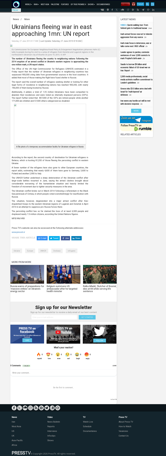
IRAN (36, 4)
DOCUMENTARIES (103, 4)
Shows (50, 440)
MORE (136, 111)
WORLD (28, 4)
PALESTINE (55, 4)
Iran (13, 422)
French (140, 4)
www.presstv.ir (18, 232)
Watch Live (88, 422)
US (13, 431)
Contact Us (124, 436)
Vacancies (123, 431)
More (27, 19)
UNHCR (43, 251)
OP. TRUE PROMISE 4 (78, 4)
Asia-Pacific (17, 440)
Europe (30, 251)
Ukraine (17, 251)
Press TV (123, 417)
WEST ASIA (45, 4)
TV (84, 417)
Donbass (57, 251)
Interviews (52, 431)
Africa (14, 445)
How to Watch (125, 426)
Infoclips (51, 436)
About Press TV (126, 422)
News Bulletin (53, 422)
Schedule (87, 426)
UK (13, 436)
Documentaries (90, 431)
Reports (51, 426)
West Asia (16, 426)
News (16, 19)
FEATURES (65, 4)
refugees (71, 251)
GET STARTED (87, 317)
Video (50, 417)
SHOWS (91, 4)
